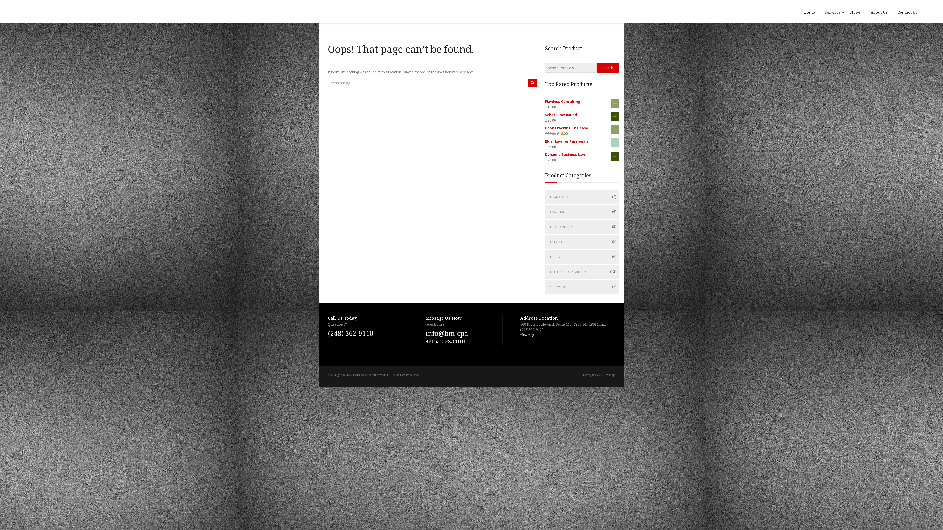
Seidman (557, 287)
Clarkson (559, 197)
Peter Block (561, 227)
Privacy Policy (591, 375)
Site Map (609, 375)
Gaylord (557, 212)
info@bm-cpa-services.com (447, 337)
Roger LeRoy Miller (568, 272)
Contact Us (907, 12)
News (855, 12)
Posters (558, 242)
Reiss (555, 257)
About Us (879, 12)
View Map (527, 335)
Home (809, 12)
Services (832, 12)
